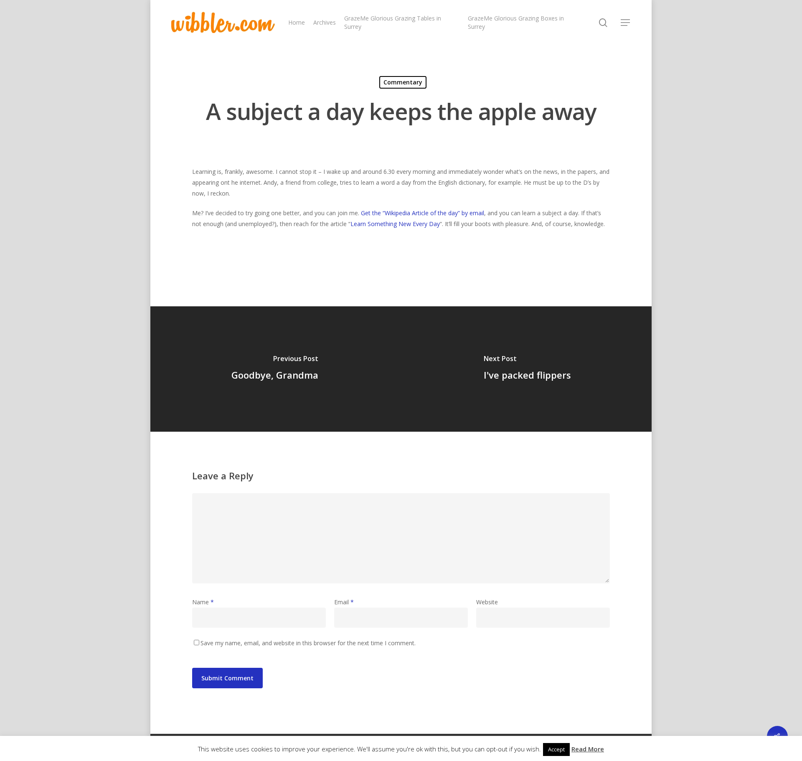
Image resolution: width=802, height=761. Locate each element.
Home (296, 22)
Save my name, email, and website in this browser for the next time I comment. (308, 643)
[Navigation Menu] (626, 22)
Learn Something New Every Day (395, 224)
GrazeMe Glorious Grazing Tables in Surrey (392, 22)
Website (487, 602)
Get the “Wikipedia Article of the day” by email (422, 213)
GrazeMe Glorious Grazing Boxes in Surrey (516, 22)
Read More (587, 749)
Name (203, 602)
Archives (324, 22)
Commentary (402, 82)
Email (344, 602)
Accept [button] (556, 749)
